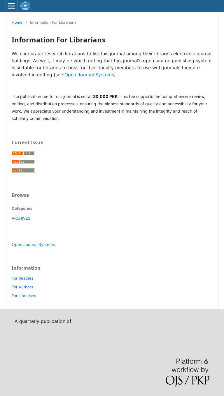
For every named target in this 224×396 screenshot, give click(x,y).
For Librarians (24, 295)
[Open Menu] (12, 6)
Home (17, 22)
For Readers (23, 278)
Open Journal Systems (89, 75)
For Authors (22, 287)
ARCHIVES (21, 218)
